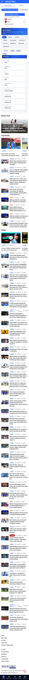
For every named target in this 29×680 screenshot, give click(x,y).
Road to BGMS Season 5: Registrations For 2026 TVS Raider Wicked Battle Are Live (18, 208)
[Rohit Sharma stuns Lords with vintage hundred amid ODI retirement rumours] (5, 520)
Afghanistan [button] (6, 46)
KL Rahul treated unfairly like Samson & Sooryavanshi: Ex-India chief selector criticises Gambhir (18, 305)
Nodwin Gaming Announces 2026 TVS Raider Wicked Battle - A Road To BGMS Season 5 (18, 505)
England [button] (10, 37)
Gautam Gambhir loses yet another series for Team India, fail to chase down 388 (18, 539)
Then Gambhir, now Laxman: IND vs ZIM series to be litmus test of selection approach (19, 324)
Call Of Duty (11, 310)
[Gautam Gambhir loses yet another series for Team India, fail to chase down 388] (5, 538)
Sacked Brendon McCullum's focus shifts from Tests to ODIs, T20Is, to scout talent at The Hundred (19, 225)
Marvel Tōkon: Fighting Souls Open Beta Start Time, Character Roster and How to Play (18, 287)
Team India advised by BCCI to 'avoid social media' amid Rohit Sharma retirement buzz (18, 628)
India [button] (4, 37)
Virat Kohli (4, 642)
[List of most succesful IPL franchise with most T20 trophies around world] (5, 618)
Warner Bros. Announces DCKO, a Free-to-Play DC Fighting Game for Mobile (18, 162)
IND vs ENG (4, 638)
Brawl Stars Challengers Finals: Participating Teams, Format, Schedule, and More (18, 333)
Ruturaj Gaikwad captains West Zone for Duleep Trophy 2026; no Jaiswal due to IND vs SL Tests (18, 375)
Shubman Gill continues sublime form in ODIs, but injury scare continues (18, 530)
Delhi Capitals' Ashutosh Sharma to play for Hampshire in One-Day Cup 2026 (18, 342)
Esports (12, 167)
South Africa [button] (22, 40)
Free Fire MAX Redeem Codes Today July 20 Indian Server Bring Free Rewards (18, 486)
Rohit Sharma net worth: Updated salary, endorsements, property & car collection (18, 591)
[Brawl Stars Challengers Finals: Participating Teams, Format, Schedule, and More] (5, 332)
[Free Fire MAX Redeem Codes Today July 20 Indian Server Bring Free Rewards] (5, 485)
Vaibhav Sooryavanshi (7, 645)
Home (2, 635)
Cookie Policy (4, 659)
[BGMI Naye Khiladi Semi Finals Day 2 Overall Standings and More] (5, 512)
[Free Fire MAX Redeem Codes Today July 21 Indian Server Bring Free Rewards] (5, 256)
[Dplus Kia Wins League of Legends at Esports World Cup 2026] (5, 465)
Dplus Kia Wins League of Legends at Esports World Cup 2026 (18, 466)
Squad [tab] (12, 50)
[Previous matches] (2, 19)
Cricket (4, 151)
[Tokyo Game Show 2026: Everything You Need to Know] (5, 582)
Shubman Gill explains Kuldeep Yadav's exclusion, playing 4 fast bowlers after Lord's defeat (18, 367)
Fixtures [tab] (19, 50)
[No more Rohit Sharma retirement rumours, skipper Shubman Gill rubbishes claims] (5, 446)
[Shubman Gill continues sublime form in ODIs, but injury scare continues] (5, 529)
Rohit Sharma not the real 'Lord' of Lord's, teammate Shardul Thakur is (18, 438)
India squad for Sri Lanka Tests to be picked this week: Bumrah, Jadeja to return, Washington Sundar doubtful (14, 127)
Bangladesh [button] (13, 43)
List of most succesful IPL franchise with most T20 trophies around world (19, 619)
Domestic (21, 5)
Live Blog (12, 535)
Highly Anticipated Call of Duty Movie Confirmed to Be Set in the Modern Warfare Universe (18, 610)
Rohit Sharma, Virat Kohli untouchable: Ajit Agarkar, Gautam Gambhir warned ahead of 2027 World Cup (10, 154)
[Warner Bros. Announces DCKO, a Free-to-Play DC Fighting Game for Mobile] (5, 161)
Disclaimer (4, 654)
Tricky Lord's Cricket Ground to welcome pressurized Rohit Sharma (18, 599)
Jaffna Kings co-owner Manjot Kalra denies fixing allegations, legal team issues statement (18, 566)
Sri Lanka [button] (5, 43)
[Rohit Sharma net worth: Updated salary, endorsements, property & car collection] (5, 590)
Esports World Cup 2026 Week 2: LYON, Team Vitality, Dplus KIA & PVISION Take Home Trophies (18, 358)
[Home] (10, 2)
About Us (3, 656)
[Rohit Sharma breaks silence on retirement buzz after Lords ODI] (5, 411)
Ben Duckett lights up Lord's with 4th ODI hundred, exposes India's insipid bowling (19, 557)
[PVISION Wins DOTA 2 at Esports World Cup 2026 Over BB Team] (5, 429)
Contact (3, 649)
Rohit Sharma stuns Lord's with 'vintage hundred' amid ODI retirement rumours (18, 521)
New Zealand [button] (13, 40)
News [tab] (4, 53)
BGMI (11, 197)
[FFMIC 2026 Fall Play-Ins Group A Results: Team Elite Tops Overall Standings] (5, 295)
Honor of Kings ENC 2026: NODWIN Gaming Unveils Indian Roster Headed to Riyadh (19, 171)
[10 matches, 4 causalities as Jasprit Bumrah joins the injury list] (5, 574)
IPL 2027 (3, 640)
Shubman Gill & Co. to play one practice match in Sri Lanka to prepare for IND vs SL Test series (18, 384)
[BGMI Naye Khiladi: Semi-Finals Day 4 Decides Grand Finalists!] (5, 200)
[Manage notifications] (25, 671)
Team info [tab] (6, 50)
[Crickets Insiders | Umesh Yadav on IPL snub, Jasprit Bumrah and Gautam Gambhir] (11, 237)
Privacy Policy (5, 652)
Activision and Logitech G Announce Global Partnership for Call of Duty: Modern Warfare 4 (18, 315)
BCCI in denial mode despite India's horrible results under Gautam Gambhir (17, 393)
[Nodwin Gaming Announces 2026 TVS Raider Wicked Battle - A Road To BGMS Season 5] (5, 504)
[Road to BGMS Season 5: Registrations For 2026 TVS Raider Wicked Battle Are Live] (5, 208)
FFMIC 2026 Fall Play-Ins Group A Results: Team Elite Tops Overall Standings (18, 296)
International (8, 5)
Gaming (12, 158)
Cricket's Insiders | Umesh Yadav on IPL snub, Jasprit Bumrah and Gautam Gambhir (10, 249)
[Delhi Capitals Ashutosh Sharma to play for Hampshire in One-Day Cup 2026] (5, 341)
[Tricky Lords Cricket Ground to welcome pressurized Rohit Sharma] (5, 599)
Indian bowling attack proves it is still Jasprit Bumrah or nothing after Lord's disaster (19, 548)
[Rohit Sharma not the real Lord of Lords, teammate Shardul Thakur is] (5, 437)
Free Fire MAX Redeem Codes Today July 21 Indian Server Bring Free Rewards (18, 257)
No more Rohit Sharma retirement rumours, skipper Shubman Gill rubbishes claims (19, 447)
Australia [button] (17, 37)
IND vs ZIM (9, 678)
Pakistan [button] (5, 40)
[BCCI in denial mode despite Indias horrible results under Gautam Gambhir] (5, 392)
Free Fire (12, 253)
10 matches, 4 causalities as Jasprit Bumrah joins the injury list (18, 574)
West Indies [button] (21, 43)
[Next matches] (26, 19)
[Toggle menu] (2, 2)
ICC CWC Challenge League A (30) (10, 9)
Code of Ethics (5, 661)
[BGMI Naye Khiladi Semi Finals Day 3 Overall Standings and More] (5, 216)
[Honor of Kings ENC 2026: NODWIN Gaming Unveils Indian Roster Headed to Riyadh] (5, 170)
